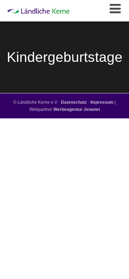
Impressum (102, 102)
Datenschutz (74, 102)
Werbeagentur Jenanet (76, 109)
